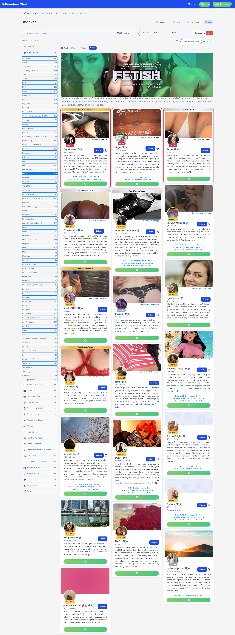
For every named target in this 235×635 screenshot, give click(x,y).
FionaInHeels (70, 149)
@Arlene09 (171, 371)
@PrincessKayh (69, 233)
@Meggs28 (119, 317)
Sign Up (205, 4)
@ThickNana (120, 384)
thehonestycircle (175, 568)
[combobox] (179, 33)
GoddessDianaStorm (126, 230)
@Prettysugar (120, 150)
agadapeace (173, 298)
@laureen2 (171, 152)
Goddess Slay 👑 (175, 368)
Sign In (191, 4)
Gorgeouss (69, 537)
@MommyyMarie (173, 226)
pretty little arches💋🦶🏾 (76, 605)
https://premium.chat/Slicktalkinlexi (78, 479)
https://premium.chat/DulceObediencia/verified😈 (136, 483)
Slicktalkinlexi (70, 454)
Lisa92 (118, 541)
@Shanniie (67, 311)
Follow (92, 48)
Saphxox (171, 504)
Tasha (170, 149)
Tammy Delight (174, 436)
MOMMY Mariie (175, 223)
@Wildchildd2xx (70, 540)
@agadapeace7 (173, 301)
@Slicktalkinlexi (69, 457)
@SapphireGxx (172, 507)
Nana (118, 382)
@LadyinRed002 (70, 389)
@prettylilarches (70, 608)
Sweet (118, 458)
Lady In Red (70, 386)
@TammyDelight (173, 439)
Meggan (119, 314)
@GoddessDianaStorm (124, 233)
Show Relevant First (191, 41)
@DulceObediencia (122, 461)
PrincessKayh (70, 230)
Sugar (118, 147)
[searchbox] (183, 33)
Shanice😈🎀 (70, 308)
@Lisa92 (118, 544)
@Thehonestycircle (174, 571)
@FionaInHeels (69, 152)
